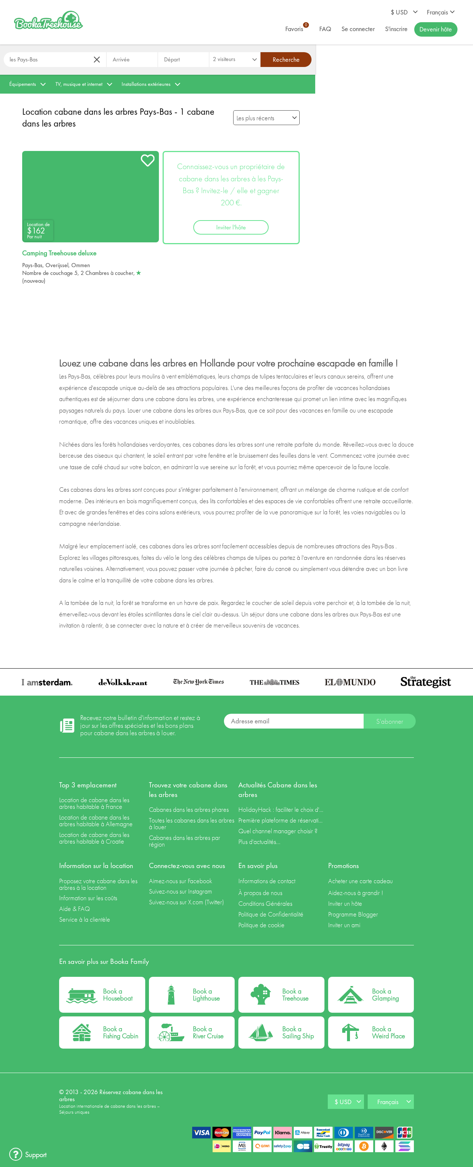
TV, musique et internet (78, 84)
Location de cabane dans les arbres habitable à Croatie (94, 837)
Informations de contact (266, 881)
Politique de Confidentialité (270, 914)
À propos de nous (260, 892)
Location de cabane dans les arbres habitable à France (94, 803)
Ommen (80, 265)
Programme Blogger (353, 914)
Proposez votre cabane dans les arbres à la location (98, 884)
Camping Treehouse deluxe (59, 253)
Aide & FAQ (74, 908)
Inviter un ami (344, 925)
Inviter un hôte (345, 903)
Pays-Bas (32, 265)
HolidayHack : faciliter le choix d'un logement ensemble (281, 809)
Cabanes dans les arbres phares (189, 809)
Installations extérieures (146, 84)
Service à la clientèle (84, 919)
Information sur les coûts (88, 898)
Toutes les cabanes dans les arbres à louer (191, 823)
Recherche (286, 59)
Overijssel (56, 265)
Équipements (22, 84)
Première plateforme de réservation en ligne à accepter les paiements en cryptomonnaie (281, 820)
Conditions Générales (265, 903)
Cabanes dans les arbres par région (184, 840)
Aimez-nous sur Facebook (180, 881)
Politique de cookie (261, 925)
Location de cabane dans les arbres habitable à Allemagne (96, 820)
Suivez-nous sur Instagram (180, 891)
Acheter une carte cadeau (360, 881)
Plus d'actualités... (259, 841)
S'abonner (389, 721)
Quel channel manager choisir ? (277, 831)
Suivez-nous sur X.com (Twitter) (186, 902)
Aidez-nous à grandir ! (355, 892)
